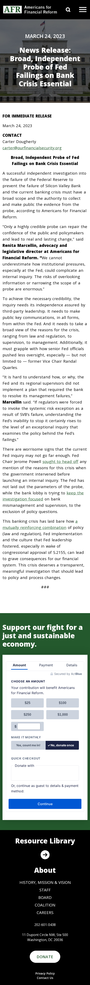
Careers (45, 912)
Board (45, 897)
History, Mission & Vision (45, 882)
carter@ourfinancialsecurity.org (32, 147)
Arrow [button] (45, 854)
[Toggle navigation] (82, 9)
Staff (45, 889)
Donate (45, 956)
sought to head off (60, 461)
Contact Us (45, 978)
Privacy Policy (45, 973)
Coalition (45, 905)
